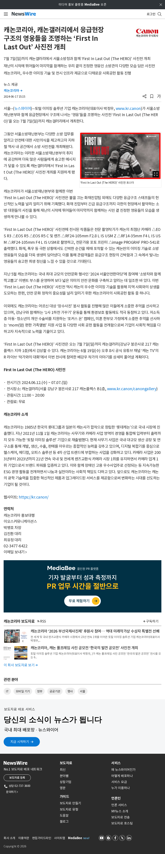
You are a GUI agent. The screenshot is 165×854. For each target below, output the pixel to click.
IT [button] (7, 691)
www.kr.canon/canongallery (132, 388)
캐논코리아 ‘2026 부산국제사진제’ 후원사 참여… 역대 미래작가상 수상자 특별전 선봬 (95, 631)
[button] (144, 96)
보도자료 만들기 (70, 803)
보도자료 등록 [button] (17, 777)
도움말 (64, 815)
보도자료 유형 (69, 809)
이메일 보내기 (15, 552)
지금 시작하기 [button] (19, 742)
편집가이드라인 (41, 838)
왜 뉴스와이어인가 (123, 770)
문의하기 (12, 792)
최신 (63, 770)
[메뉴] (5, 14)
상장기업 (65, 782)
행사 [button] (70, 691)
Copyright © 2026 (15, 846)
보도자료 (66, 763)
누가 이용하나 (120, 788)
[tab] (84, 763)
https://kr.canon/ (33, 497)
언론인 (116, 798)
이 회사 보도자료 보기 (20, 665)
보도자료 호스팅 (122, 823)
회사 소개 (9, 838)
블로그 (64, 821)
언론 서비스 (119, 805)
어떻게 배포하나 (122, 776)
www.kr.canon (128, 108)
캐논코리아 (13, 90)
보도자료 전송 (120, 817)
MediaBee (75, 838)
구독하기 (152, 621)
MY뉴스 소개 (119, 811)
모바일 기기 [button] (23, 691)
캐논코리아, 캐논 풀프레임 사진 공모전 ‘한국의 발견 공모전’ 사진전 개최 (84, 647)
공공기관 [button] (55, 691)
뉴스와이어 (22, 108)
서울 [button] (82, 691)
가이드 (64, 796)
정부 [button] (39, 691)
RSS (43, 621)
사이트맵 (59, 838)
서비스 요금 (119, 782)
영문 (63, 788)
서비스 (116, 763)
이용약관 (23, 838)
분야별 (64, 776)
